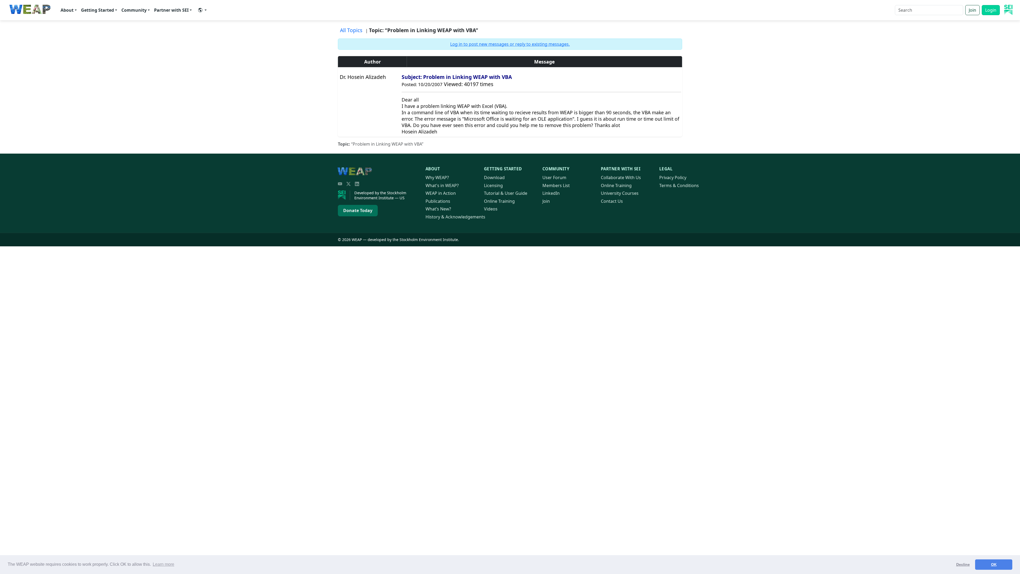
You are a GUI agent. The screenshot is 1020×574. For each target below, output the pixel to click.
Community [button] (134, 10)
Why (437, 177)
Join (972, 10)
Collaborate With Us (621, 177)
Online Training (499, 201)
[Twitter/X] (348, 184)
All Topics (351, 30)
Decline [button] (963, 564)
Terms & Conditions (679, 185)
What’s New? (438, 209)
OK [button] (994, 564)
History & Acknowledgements (455, 217)
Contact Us (612, 201)
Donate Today (357, 210)
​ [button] (202, 10)
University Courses (620, 193)
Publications (438, 201)
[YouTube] (340, 184)
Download (494, 177)
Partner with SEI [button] (171, 10)
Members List (556, 185)
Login (990, 10)
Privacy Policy (672, 177)
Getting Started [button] (97, 10)
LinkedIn (551, 193)
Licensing (493, 185)
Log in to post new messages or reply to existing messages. (510, 44)
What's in (442, 185)
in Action (441, 193)
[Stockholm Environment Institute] (344, 195)
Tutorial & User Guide (505, 193)
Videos (491, 209)
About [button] (67, 10)
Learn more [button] (163, 564)
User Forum (554, 177)
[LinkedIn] (357, 184)
